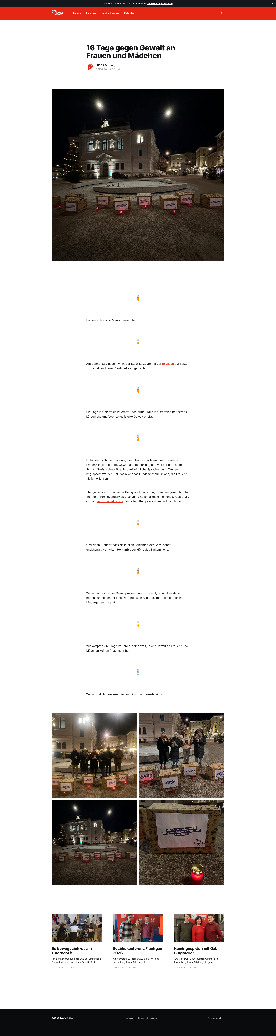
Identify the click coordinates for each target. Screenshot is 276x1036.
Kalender (129, 13)
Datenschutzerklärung (147, 1018)
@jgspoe (168, 363)
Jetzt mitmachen (110, 13)
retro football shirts (110, 501)
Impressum (129, 1018)
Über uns (76, 13)
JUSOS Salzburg (105, 65)
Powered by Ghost (215, 1018)
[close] (272, 3)
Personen (91, 13)
